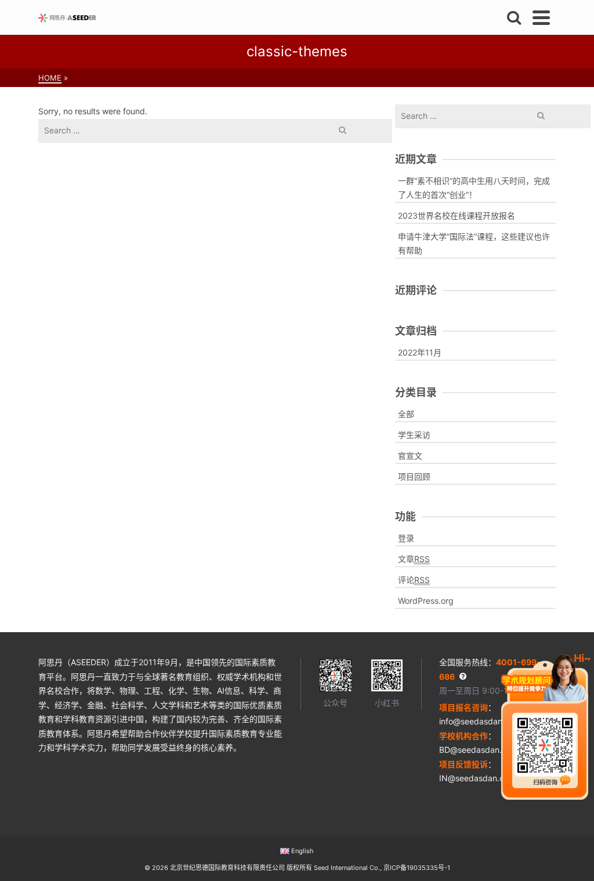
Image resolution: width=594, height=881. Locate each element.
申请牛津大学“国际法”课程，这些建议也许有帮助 (474, 243)
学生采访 (414, 435)
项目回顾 (414, 476)
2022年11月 (419, 352)
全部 (406, 414)
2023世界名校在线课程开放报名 (456, 215)
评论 (414, 580)
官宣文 (410, 456)
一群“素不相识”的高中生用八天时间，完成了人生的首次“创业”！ (474, 188)
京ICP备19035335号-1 (416, 868)
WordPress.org (426, 601)
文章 (414, 559)
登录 (406, 538)
